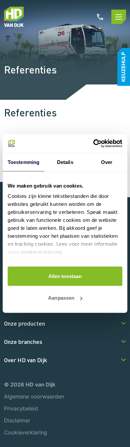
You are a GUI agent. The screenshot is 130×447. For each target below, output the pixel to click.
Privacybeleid (21, 408)
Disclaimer (17, 420)
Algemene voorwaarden (34, 396)
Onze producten (24, 323)
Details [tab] (65, 162)
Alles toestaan (65, 276)
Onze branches (23, 341)
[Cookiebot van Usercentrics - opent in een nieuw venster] (93, 143)
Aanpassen (61, 298)
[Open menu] (118, 17)
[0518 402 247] (100, 17)
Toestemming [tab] (23, 162)
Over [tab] (106, 162)
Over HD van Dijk (25, 360)
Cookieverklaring (25, 432)
